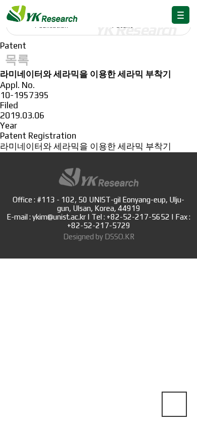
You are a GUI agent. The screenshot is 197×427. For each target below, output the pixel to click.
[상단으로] (174, 404)
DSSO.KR (119, 236)
